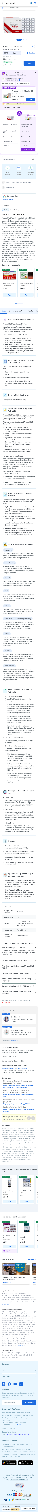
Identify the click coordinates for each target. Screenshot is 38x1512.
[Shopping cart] (35, 3)
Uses (4, 311)
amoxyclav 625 (26, 1295)
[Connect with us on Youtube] (15, 1384)
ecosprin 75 (16, 1295)
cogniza (18, 1293)
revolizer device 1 (19, 1326)
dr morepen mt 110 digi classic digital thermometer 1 (18, 1312)
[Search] (31, 3)
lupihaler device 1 (7, 1324)
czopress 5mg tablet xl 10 (10, 1357)
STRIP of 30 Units (10, 53)
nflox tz (6, 1299)
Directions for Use (16, 311)
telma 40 (4, 1293)
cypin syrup (28, 1299)
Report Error (6, 1003)
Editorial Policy (14, 1040)
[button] (19, 74)
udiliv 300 (11, 1293)
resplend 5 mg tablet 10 (25, 1355)
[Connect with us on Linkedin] (21, 1384)
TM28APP (14, 1509)
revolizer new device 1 (10, 1345)
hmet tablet (11, 1297)
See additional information (19, 1480)
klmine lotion (14, 1299)
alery (33, 1299)
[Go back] (3, 3)
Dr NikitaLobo (16, 1017)
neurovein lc (6, 1302)
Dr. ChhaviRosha (17, 1030)
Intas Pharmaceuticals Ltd (11, 49)
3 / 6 (26, 39)
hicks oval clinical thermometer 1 (25, 1322)
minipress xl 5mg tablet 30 (10, 1353)
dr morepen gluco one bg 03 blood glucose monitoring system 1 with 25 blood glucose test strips (17, 1320)
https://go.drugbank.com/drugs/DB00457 (17, 1104)
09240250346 (22, 1068)
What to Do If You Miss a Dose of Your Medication (14, 1278)
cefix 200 (25, 1302)
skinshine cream (7, 1295)
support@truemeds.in (9, 1068)
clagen (21, 1299)
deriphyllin (32, 1302)
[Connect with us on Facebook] (9, 1384)
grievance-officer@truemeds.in (18, 1434)
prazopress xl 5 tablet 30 (27, 1353)
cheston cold (25, 1293)
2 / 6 (23, 39)
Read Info (32, 53)
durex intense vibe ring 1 (15, 1343)
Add (29, 63)
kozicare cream (16, 1302)
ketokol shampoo (22, 1297)
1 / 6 (19, 39)
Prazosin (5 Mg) (8, 199)
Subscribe (29, 1402)
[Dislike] (33, 1118)
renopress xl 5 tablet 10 (9, 1355)
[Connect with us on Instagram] (3, 1384)
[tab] (19, 1364)
